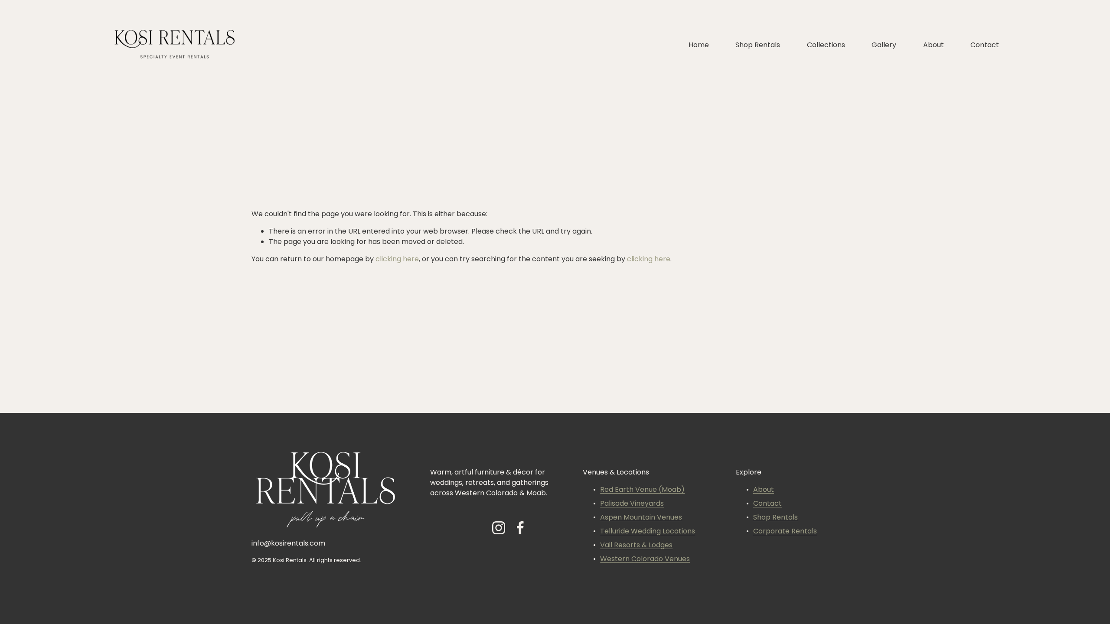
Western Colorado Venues (645, 559)
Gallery (884, 45)
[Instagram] (499, 528)
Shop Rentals (757, 45)
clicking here (397, 259)
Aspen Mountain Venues (641, 518)
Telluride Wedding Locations (647, 531)
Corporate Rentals (785, 531)
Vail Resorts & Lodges (636, 545)
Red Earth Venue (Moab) (642, 490)
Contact (984, 45)
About (933, 45)
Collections (826, 45)
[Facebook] (520, 528)
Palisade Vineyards (632, 504)
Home (699, 45)
